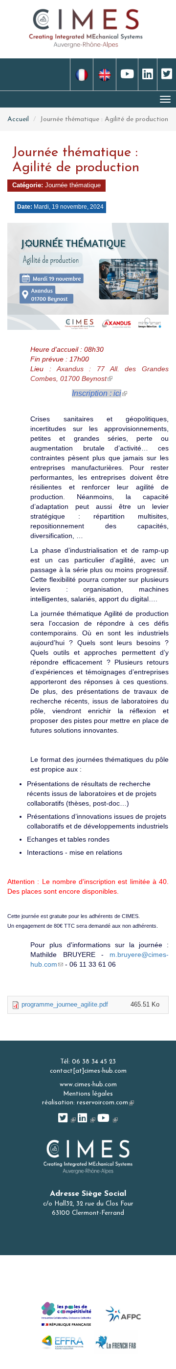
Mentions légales (88, 1094)
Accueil (18, 119)
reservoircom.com (105, 1102)
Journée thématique (73, 185)
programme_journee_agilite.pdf (65, 1004)
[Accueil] (86, 27)
